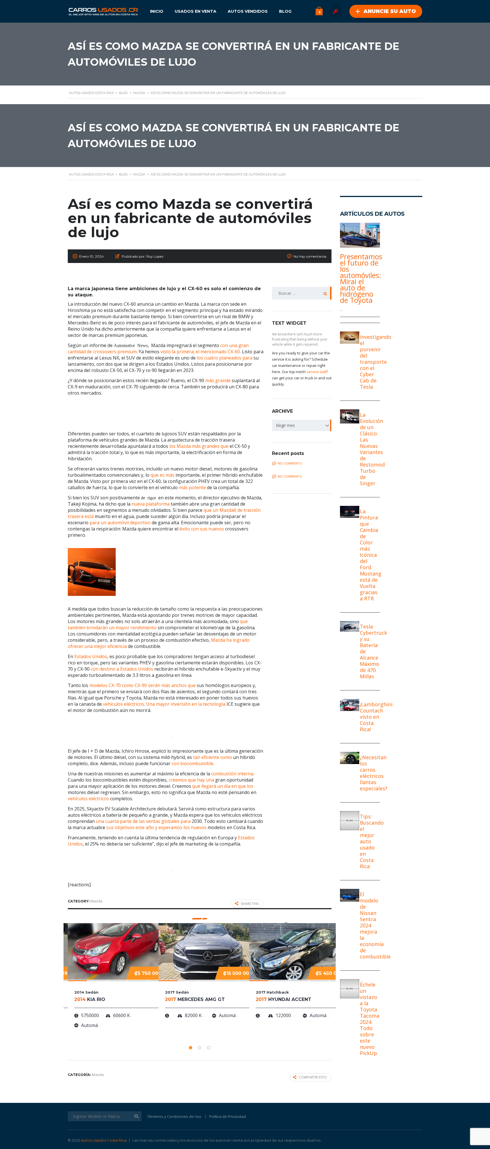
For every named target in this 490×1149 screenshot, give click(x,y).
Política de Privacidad (227, 1116)
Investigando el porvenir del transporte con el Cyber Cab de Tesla (375, 361)
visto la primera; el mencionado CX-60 (200, 351)
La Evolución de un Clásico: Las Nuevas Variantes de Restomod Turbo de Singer (372, 449)
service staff (317, 371)
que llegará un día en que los (222, 786)
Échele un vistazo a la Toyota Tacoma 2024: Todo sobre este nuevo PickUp (369, 1018)
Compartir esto (313, 1077)
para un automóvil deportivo (120, 522)
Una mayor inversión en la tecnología (185, 704)
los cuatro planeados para (224, 358)
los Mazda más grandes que (199, 446)
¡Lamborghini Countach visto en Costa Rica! (376, 717)
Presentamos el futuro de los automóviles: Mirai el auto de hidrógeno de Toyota (360, 278)
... (341, 309)
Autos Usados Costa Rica (103, 1140)
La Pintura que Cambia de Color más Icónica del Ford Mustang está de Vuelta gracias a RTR (370, 555)
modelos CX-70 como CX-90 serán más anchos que (142, 685)
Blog (285, 11)
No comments (289, 463)
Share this (250, 903)
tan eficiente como (212, 757)
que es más (162, 475)
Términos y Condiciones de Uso (174, 1116)
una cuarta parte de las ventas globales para (143, 821)
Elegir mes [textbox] (285, 425)
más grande (218, 380)
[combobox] (301, 425)
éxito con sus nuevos (201, 529)
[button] (190, 1047)
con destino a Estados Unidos (122, 669)
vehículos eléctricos (123, 704)
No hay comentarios (309, 256)
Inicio (156, 11)
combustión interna (232, 774)
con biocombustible (192, 763)
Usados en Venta (195, 11)
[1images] (92, 572)
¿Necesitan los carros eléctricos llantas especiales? (373, 773)
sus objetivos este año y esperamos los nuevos (156, 827)
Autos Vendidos (248, 11)
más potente (192, 487)
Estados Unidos (90, 656)
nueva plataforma (151, 504)
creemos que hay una (191, 780)
